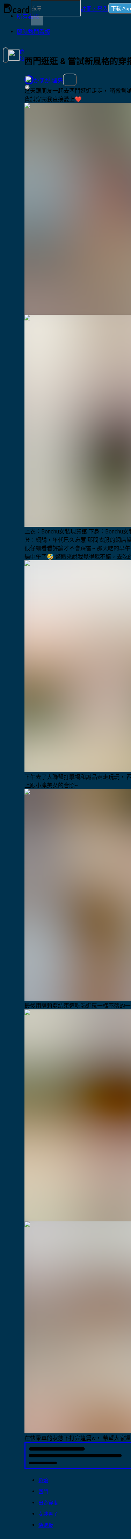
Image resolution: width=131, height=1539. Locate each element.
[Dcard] (17, 8)
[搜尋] (37, 20)
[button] (94, 8)
